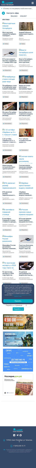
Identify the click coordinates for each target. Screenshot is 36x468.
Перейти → (18, 309)
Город (6, 43)
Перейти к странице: (14, 305)
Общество (7, 70)
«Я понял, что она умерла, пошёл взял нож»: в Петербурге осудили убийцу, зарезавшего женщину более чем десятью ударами (19, 8)
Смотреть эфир (12, 13)
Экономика (8, 123)
